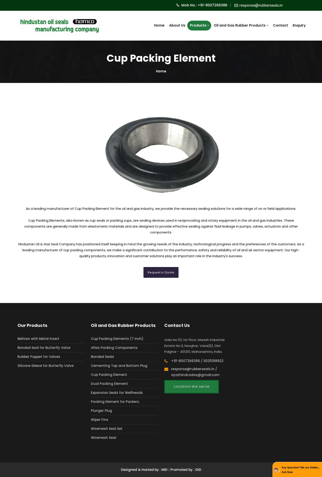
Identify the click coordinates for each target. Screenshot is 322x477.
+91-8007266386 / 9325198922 (197, 361)
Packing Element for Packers (115, 401)
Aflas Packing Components (114, 347)
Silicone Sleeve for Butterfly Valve (46, 365)
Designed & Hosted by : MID (144, 469)
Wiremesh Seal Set (106, 428)
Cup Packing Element (109, 374)
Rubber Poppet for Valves (39, 356)
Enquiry (299, 25)
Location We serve (191, 386)
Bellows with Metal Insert (38, 338)
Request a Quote (161, 272)
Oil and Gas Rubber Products (239, 25)
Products (198, 25)
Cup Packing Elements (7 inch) (117, 338)
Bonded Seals (102, 356)
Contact (280, 25)
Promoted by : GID (185, 469)
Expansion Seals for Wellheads (117, 392)
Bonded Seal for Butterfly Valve (44, 347)
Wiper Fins (99, 419)
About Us (177, 25)
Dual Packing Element (109, 383)
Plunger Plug (101, 410)
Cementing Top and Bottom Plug (119, 365)
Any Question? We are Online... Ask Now (300, 470)
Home (159, 25)
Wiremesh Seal (103, 437)
